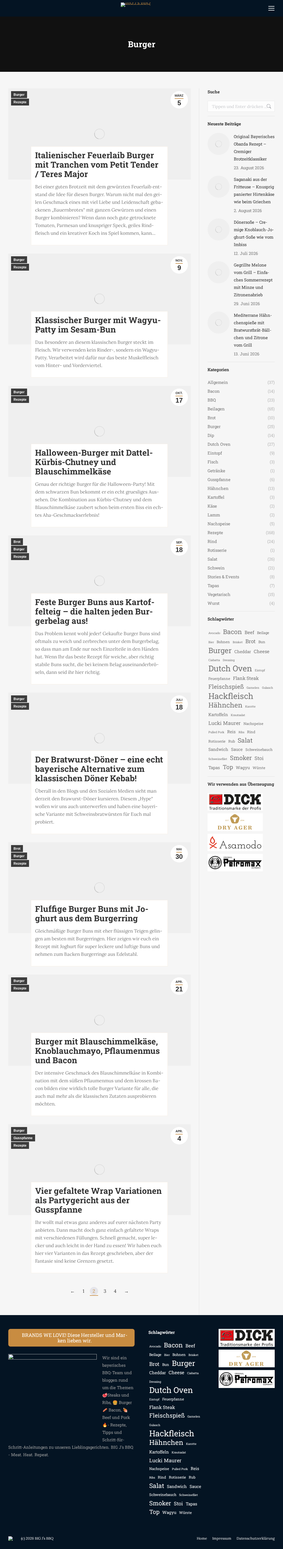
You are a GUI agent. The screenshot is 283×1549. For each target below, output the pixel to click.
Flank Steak (246, 678)
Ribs (241, 732)
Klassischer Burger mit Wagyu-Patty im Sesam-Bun (98, 325)
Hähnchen (225, 705)
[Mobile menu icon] (271, 8)
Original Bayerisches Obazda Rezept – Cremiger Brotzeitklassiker (254, 148)
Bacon (232, 631)
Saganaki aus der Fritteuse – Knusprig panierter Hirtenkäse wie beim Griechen (254, 190)
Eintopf (260, 670)
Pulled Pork (216, 732)
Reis (231, 731)
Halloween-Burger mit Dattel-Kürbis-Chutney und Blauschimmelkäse (94, 462)
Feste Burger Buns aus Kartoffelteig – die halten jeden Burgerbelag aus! (94, 611)
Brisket (238, 642)
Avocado (214, 633)
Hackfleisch (230, 696)
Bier (211, 642)
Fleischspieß (226, 686)
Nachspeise (253, 723)
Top (228, 767)
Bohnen (223, 641)
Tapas (214, 767)
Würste (259, 767)
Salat (245, 740)
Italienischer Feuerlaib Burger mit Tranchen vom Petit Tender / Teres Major (96, 164)
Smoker (241, 757)
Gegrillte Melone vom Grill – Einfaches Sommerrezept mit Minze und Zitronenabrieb (253, 279)
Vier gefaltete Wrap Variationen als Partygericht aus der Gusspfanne (98, 1200)
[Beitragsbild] (219, 144)
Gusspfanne (23, 1138)
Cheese (261, 651)
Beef (249, 632)
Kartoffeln (218, 714)
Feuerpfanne (219, 678)
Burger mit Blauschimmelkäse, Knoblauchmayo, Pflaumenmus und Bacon (97, 1050)
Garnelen (253, 688)
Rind (251, 731)
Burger (19, 95)
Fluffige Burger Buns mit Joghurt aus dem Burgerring (91, 913)
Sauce (237, 749)
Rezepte (20, 102)
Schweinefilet (217, 759)
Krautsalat (238, 715)
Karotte (250, 706)
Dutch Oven (230, 668)
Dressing (229, 660)
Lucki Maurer (224, 723)
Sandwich (218, 749)
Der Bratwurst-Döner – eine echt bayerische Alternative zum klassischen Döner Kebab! (99, 768)
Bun (261, 641)
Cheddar (242, 651)
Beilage (263, 632)
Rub (231, 741)
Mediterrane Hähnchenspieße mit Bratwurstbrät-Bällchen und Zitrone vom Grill (253, 330)
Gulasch (267, 688)
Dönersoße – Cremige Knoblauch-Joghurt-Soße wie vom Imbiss (254, 233)
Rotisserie (217, 741)
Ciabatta (214, 660)
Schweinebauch (258, 749)
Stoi (259, 758)
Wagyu (243, 767)
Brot (17, 542)
